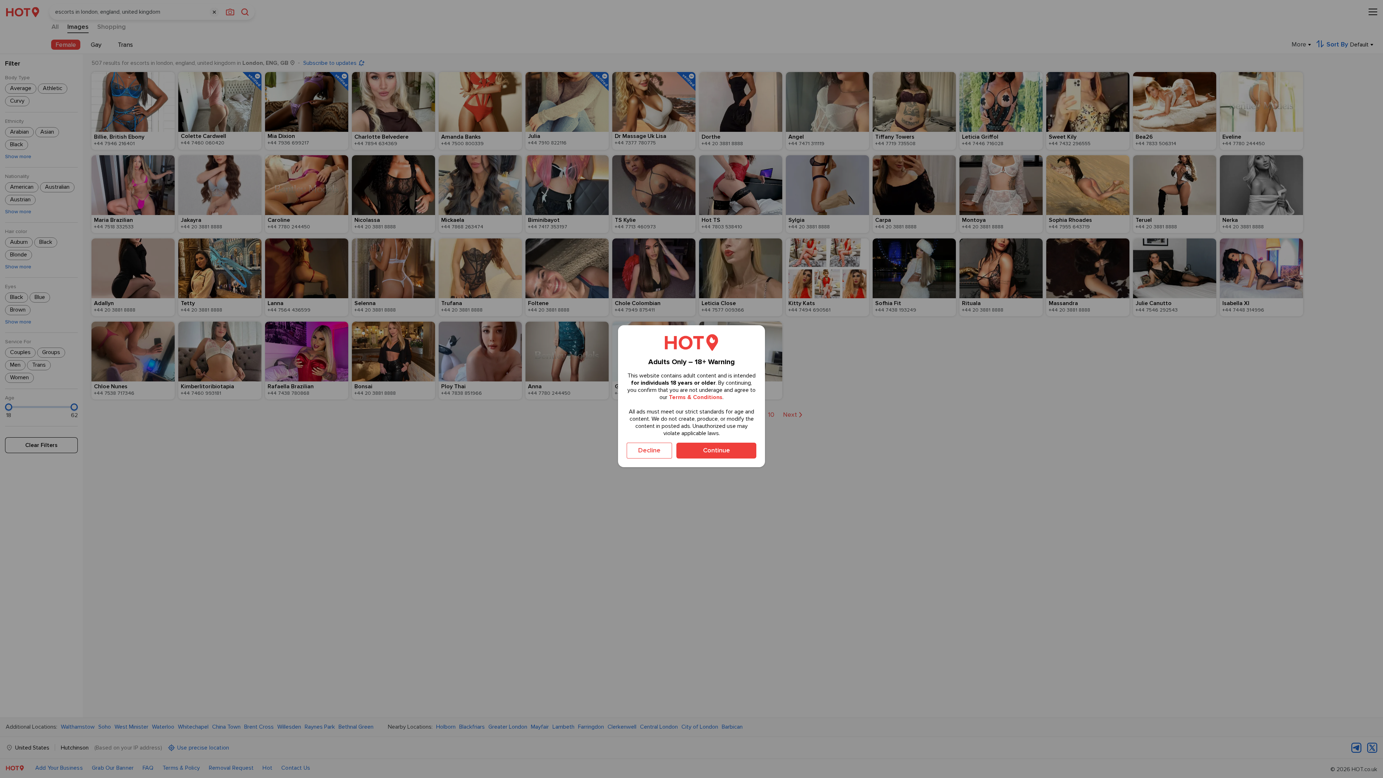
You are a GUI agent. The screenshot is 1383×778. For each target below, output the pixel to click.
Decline (649, 450)
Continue (716, 450)
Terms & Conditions (695, 397)
